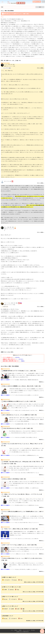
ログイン (43, 1)
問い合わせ (33, 630)
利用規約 (20, 630)
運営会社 (15, 630)
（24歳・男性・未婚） (9, 227)
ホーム (12, 630)
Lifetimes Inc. (21, 631)
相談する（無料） (38, 1)
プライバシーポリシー (26, 630)
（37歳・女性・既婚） (9, 64)
